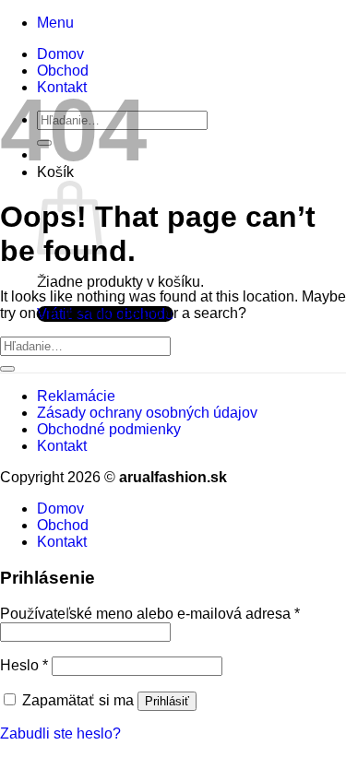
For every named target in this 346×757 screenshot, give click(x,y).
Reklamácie (76, 396)
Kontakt (62, 446)
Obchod (63, 70)
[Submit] (7, 369)
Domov (60, 54)
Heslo (24, 665)
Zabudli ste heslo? (60, 733)
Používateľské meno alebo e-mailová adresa (150, 613)
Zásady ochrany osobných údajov (147, 412)
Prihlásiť (167, 701)
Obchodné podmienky (109, 429)
